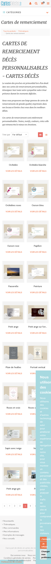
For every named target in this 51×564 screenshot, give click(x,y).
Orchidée (13, 165)
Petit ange (13, 326)
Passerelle (13, 286)
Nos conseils (9, 538)
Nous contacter (34, 555)
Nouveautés (8, 521)
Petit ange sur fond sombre (37, 326)
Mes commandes (11, 528)
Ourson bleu (38, 205)
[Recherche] (36, 3)
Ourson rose (13, 246)
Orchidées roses (13, 205)
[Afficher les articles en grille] (40, 134)
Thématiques (23, 31)
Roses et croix (13, 407)
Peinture (38, 286)
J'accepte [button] (44, 539)
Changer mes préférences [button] (44, 554)
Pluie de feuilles (13, 367)
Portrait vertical (37, 367)
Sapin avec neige (13, 448)
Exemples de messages (13, 535)
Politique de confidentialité (19, 560)
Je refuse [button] (44, 545)
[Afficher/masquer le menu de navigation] (48, 3)
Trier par (6, 134)
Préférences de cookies (11, 562)
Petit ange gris (13, 488)
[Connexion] (30, 3)
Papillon (38, 246)
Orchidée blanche (37, 165)
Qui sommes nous (18, 555)
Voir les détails (14, 171)
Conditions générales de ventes (17, 558)
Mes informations (11, 531)
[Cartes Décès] (11, 3)
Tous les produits (9, 31)
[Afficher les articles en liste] (46, 134)
